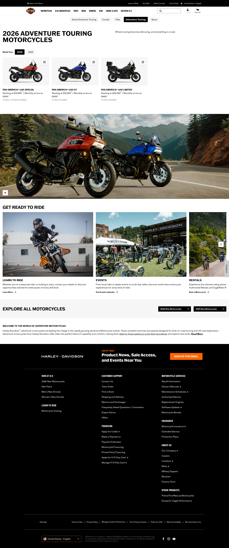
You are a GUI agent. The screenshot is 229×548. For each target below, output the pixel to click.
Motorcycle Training (51, 411)
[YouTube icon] (174, 538)
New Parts (47, 386)
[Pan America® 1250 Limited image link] (124, 71)
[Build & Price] (44, 62)
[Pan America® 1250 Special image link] (26, 71)
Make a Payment (110, 436)
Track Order (174, 3)
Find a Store (108, 391)
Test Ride (145, 3)
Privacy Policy (92, 522)
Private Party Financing (113, 452)
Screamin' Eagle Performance (177, 500)
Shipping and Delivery (113, 397)
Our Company (169, 450)
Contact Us (107, 381)
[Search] (169, 10)
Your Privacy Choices (138, 522)
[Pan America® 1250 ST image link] (75, 71)
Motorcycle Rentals (171, 412)
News (164, 466)
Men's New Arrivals (51, 391)
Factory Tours (168, 481)
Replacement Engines (173, 402)
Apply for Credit (110, 431)
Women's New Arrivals (53, 397)
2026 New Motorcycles (53, 381)
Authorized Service (171, 397)
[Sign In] (187, 11)
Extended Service (170, 431)
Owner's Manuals (170, 386)
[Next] (221, 244)
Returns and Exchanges (113, 402)
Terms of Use (77, 522)
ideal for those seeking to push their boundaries (143, 334)
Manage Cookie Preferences (113, 522)
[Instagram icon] (168, 538)
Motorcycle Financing (113, 447)
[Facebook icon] (163, 538)
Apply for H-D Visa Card (114, 457)
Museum (166, 476)
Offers (105, 417)
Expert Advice (109, 412)
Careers (165, 455)
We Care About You (193, 522)
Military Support (170, 471)
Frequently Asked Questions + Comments (123, 407)
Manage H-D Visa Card (113, 462)
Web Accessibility (174, 522)
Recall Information (171, 381)
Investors (166, 461)
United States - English (192, 3)
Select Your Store (36, 3)
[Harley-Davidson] (70, 356)
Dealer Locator (159, 3)
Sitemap (43, 522)
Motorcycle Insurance (173, 426)
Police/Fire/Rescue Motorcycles (178, 495)
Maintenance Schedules (174, 391)
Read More (197, 334)
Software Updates (171, 407)
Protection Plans (170, 436)
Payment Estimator (111, 442)
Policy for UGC (157, 522)
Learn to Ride (133, 3)
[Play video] (5, 192)
